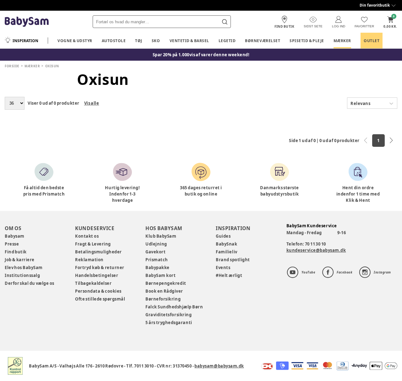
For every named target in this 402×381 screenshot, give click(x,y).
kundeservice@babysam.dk (316, 250)
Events (223, 267)
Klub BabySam (160, 236)
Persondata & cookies (98, 291)
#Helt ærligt (229, 275)
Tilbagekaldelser (93, 283)
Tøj (138, 40)
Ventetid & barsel (189, 40)
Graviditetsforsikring (168, 315)
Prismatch (156, 259)
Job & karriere (20, 259)
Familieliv (226, 252)
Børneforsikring (163, 299)
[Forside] (27, 22)
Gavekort (155, 252)
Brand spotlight (233, 259)
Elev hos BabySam (24, 267)
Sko (156, 40)
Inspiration (25, 40)
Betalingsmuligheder (98, 252)
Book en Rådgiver (164, 291)
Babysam (14, 236)
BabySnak (226, 244)
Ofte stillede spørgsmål (100, 299)
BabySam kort (160, 275)
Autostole (114, 40)
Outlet (371, 40)
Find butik (16, 252)
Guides (223, 236)
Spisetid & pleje (307, 40)
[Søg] (225, 22)
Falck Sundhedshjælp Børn (174, 307)
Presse (12, 244)
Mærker (342, 40)
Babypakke (157, 267)
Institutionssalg (22, 275)
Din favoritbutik (375, 5)
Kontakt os (87, 236)
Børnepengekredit (165, 283)
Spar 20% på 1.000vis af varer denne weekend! (201, 55)
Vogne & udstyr (74, 40)
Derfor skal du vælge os (29, 283)
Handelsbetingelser (96, 275)
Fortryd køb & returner (99, 267)
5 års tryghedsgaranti (168, 322)
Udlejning (156, 244)
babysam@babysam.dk (219, 366)
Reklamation (89, 259)
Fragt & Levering (93, 244)
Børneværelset (262, 40)
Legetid (227, 40)
